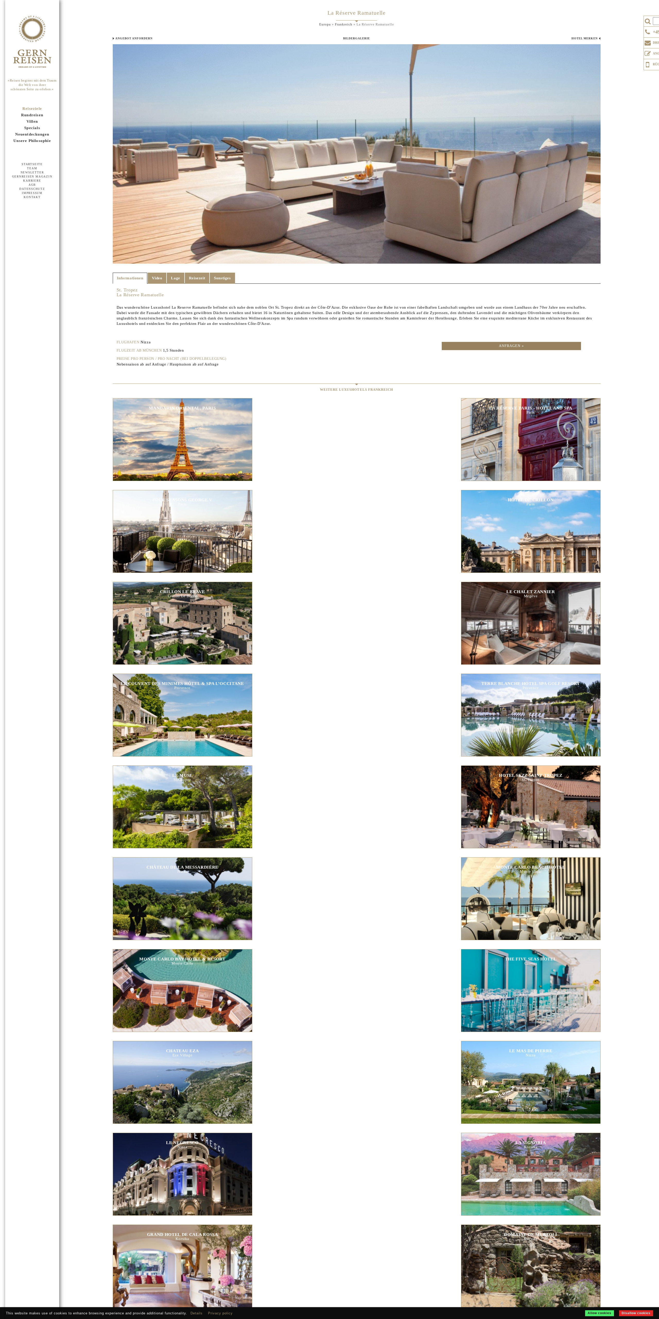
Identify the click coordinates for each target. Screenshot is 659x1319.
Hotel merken (584, 38)
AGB (32, 184)
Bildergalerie (356, 38)
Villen (32, 121)
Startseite (32, 164)
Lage (175, 278)
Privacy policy (220, 1313)
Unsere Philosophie (32, 141)
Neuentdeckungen (32, 134)
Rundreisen (32, 115)
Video (157, 278)
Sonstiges (222, 278)
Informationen (130, 278)
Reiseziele (32, 108)
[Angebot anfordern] (648, 52)
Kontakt (32, 197)
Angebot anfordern (134, 38)
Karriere (32, 180)
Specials (32, 128)
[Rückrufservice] (648, 63)
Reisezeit (197, 278)
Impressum (32, 192)
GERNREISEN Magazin (32, 176)
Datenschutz (32, 188)
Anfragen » (511, 346)
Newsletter (32, 172)
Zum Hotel (182, 434)
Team (32, 168)
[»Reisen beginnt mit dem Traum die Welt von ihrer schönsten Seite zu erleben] (32, 42)
